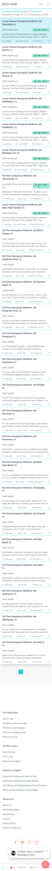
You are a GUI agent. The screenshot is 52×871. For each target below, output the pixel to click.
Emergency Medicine (12, 11)
